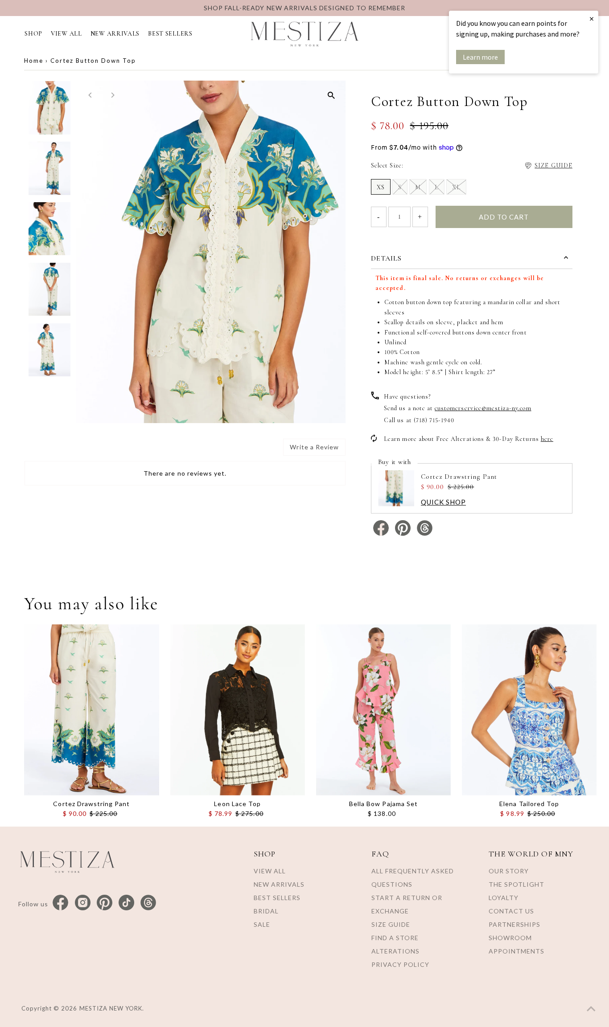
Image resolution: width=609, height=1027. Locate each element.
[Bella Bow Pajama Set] (383, 709)
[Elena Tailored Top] (529, 709)
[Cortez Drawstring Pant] (91, 709)
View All (270, 871)
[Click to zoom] (331, 95)
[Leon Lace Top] (237, 709)
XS (381, 187)
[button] (548, 166)
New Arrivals (279, 884)
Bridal (266, 911)
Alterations (395, 951)
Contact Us (511, 911)
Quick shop (443, 502)
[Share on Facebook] (382, 534)
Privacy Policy (400, 964)
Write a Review (314, 447)
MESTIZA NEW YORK (111, 1008)
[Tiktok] (126, 903)
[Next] (112, 95)
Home (33, 60)
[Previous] (90, 95)
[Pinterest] (105, 903)
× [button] (591, 18)
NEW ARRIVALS (115, 33)
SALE (262, 924)
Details (386, 258)
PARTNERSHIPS (514, 924)
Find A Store (395, 937)
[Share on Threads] (424, 534)
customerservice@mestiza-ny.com (483, 408)
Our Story (509, 871)
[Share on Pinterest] (403, 534)
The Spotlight (516, 884)
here (547, 439)
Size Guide (390, 924)
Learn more (480, 57)
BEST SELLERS (170, 33)
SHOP (33, 33)
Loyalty (503, 897)
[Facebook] (60, 903)
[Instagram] (83, 903)
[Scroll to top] (591, 1009)
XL (456, 187)
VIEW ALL (66, 33)
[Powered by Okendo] (65, 450)
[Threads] (148, 903)
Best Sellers (277, 897)
